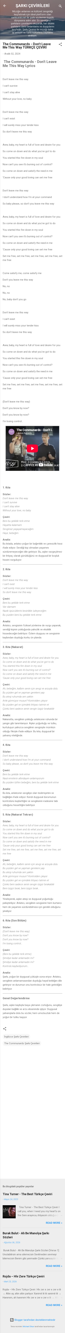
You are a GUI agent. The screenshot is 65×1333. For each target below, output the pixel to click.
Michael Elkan (28, 1326)
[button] (60, 45)
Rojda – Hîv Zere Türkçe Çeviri (24, 1276)
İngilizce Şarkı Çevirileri (16, 1036)
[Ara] (60, 7)
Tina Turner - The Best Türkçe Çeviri (27, 1194)
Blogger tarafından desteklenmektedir (34, 1319)
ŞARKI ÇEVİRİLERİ (33, 5)
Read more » (54, 1222)
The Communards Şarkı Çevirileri (22, 1043)
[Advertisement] (32, 1149)
